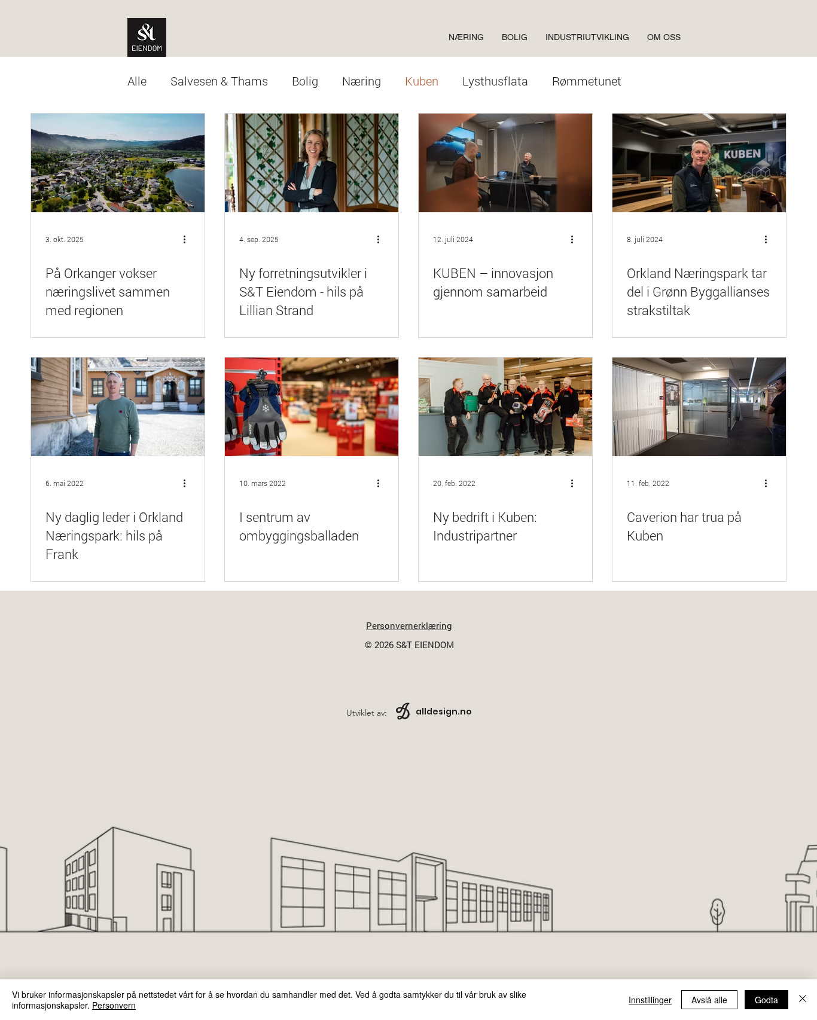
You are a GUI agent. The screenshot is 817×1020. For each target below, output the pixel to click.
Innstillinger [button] (650, 1000)
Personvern (114, 1005)
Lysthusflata (495, 80)
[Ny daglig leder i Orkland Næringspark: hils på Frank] (118, 407)
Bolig (305, 80)
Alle (137, 80)
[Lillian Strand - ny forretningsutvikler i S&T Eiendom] (311, 163)
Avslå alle (709, 1000)
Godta (766, 1000)
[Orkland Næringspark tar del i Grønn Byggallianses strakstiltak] (699, 163)
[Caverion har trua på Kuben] (699, 407)
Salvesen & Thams (219, 80)
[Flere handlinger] (188, 239)
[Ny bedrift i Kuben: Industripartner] (505, 407)
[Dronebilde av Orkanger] (118, 163)
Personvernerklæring (409, 625)
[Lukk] (802, 999)
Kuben (421, 80)
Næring (361, 80)
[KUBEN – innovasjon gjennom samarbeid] (505, 163)
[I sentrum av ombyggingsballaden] (311, 407)
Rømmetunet (586, 80)
